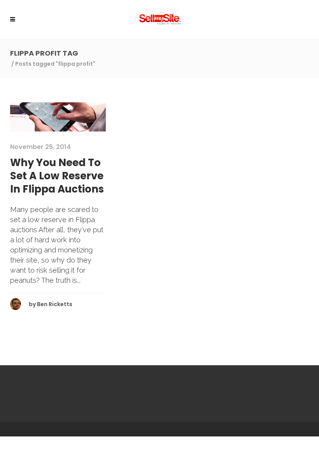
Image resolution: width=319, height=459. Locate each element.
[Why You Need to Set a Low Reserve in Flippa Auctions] (58, 116)
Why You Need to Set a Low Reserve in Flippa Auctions (57, 176)
